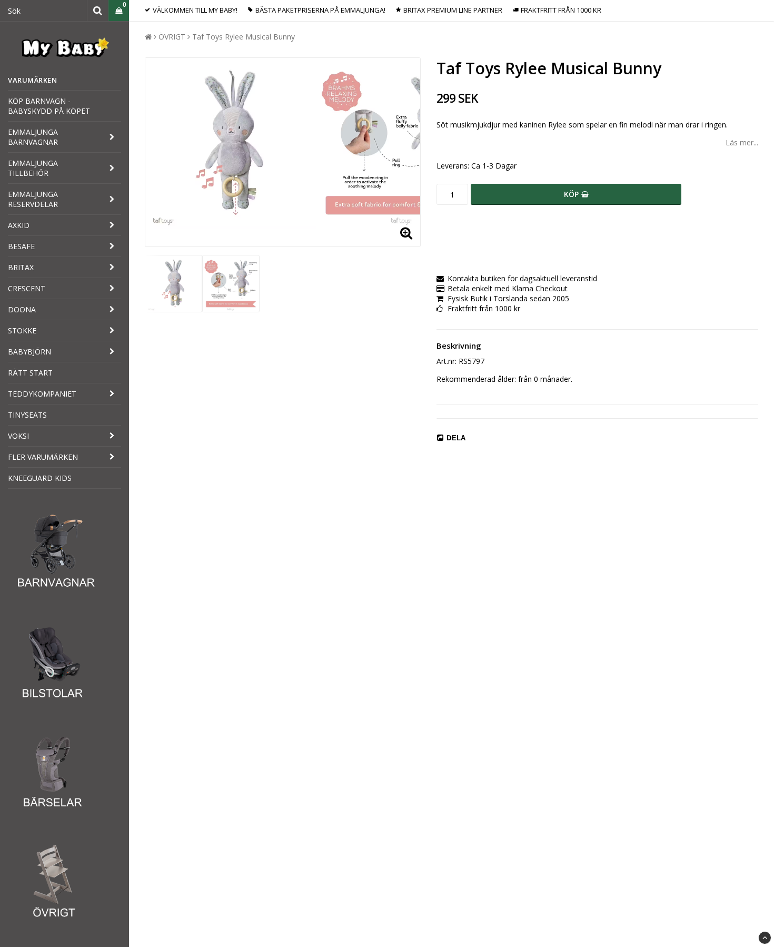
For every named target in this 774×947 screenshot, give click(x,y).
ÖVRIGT (171, 37)
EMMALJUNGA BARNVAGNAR (33, 137)
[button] (118, 11)
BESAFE (21, 246)
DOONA (22, 309)
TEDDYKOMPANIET (42, 394)
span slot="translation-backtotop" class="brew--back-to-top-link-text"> (764, 937)
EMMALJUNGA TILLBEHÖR (33, 168)
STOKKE (22, 330)
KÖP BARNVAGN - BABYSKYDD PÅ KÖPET (49, 106)
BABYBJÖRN (29, 352)
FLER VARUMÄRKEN (43, 457)
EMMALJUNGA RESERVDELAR (33, 199)
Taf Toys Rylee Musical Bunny (243, 37)
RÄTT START (30, 373)
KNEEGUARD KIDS (40, 478)
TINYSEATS (27, 415)
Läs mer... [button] (742, 142)
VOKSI (18, 436)
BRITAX (21, 267)
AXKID (18, 225)
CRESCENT (26, 288)
